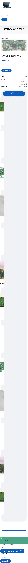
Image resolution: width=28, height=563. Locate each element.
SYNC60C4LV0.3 (22, 83)
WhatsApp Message (5, 553)
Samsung (19, 86)
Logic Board (23, 79)
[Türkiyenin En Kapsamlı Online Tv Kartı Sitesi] (6, 5)
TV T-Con (24, 86)
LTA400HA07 (23, 81)
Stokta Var (7, 70)
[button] (4, 38)
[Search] (4, 19)
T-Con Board (24, 84)
